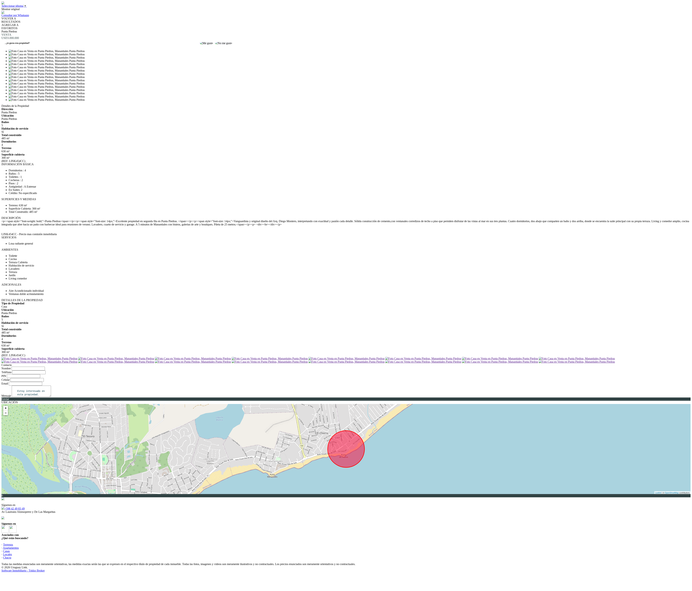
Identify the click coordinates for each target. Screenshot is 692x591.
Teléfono (6, 372)
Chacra (7, 557)
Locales (7, 554)
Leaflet (658, 492)
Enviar (5, 399)
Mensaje (6, 395)
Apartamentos (11, 547)
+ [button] (6, 408)
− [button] (6, 413)
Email (4, 383)
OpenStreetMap (672, 492)
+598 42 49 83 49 (14, 508)
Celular (5, 379)
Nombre (6, 368)
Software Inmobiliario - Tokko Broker (23, 570)
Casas (6, 551)
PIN (3, 375)
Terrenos (8, 544)
